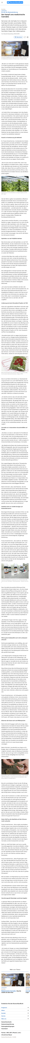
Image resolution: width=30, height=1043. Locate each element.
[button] (2, 2)
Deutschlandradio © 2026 (8, 1037)
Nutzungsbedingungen (7, 1026)
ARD (7, 1032)
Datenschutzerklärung (7, 1024)
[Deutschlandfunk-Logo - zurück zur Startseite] (15, 2)
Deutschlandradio (6, 1022)
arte (19, 1032)
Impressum (4, 1028)
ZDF (11, 1032)
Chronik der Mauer (6, 1034)
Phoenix (15, 1032)
